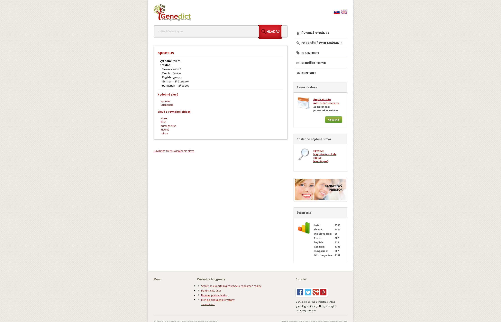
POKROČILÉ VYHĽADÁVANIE (321, 43)
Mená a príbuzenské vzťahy (218, 299)
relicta (164, 133)
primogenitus (168, 126)
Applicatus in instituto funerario (326, 101)
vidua (164, 118)
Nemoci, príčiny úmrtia (214, 295)
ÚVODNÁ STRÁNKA (315, 33)
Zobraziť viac (208, 304)
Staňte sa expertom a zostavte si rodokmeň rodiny (231, 286)
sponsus (318, 150)
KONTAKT (308, 73)
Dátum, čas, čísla (211, 290)
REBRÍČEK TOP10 (313, 63)
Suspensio (167, 104)
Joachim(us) (320, 161)
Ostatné (333, 119)
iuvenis (165, 129)
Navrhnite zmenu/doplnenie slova (174, 151)
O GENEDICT (310, 53)
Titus (163, 122)
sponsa (165, 101)
